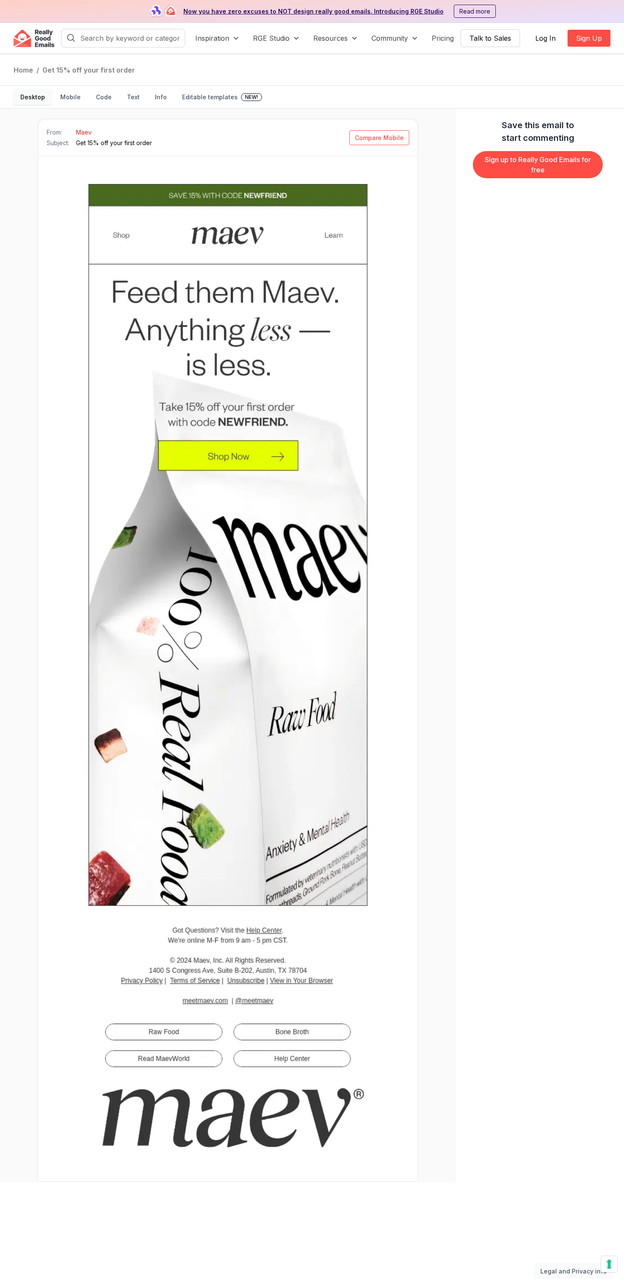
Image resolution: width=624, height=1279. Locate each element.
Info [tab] (161, 97)
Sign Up (589, 38)
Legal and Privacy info (573, 1271)
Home (23, 70)
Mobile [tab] (70, 97)
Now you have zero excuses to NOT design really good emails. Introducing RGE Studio (313, 11)
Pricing (443, 38)
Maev (84, 132)
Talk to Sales (490, 38)
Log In (545, 38)
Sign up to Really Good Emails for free (538, 164)
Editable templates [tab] (220, 97)
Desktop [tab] (32, 97)
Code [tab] (104, 97)
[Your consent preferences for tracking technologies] (609, 1264)
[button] (217, 38)
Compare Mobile (379, 137)
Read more (474, 11)
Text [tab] (133, 97)
